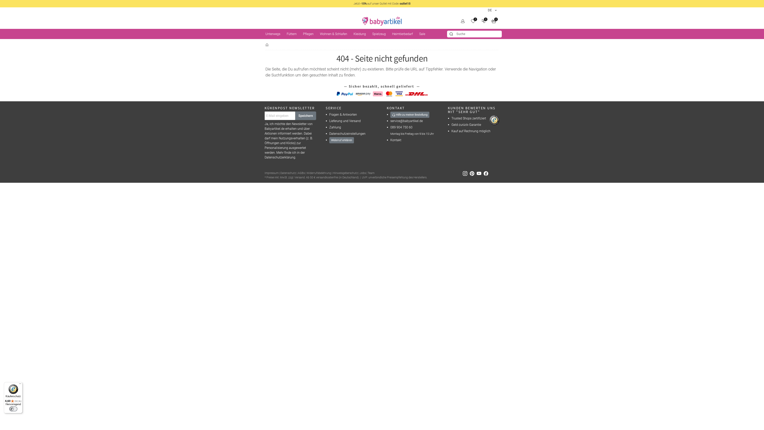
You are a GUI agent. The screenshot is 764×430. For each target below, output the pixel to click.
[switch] (13, 409)
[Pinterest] (473, 173)
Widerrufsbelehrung (319, 173)
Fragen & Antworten (343, 114)
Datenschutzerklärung (280, 157)
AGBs (301, 173)
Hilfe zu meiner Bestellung (411, 114)
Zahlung (335, 127)
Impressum (272, 173)
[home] (382, 21)
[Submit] (451, 34)
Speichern (305, 116)
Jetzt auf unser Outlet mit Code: (382, 3)
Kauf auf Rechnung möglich (470, 131)
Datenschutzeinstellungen (347, 134)
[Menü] (20, 384)
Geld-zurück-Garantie (466, 125)
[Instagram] (466, 173)
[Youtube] (480, 173)
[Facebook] (487, 173)
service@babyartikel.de (406, 121)
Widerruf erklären (341, 140)
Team (371, 173)
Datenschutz (288, 173)
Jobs (363, 173)
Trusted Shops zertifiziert (468, 118)
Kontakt (395, 140)
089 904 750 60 (401, 127)
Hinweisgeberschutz (345, 173)
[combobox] (474, 34)
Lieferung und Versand (345, 121)
